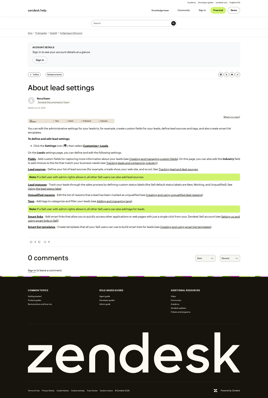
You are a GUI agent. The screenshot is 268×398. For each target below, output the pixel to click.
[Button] (31, 242)
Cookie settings (78, 391)
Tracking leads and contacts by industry (131, 163)
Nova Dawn (43, 98)
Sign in (202, 10)
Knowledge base (160, 10)
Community (184, 10)
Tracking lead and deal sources (178, 169)
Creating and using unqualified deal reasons (174, 195)
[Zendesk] (134, 352)
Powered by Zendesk (230, 390)
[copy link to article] (237, 74)
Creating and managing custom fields (153, 159)
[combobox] (205, 258)
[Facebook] (231, 74)
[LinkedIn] (220, 74)
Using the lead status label (44, 188)
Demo (234, 10)
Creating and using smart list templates (185, 227)
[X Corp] (226, 74)
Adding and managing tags (114, 201)
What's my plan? (231, 117)
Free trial (218, 10)
